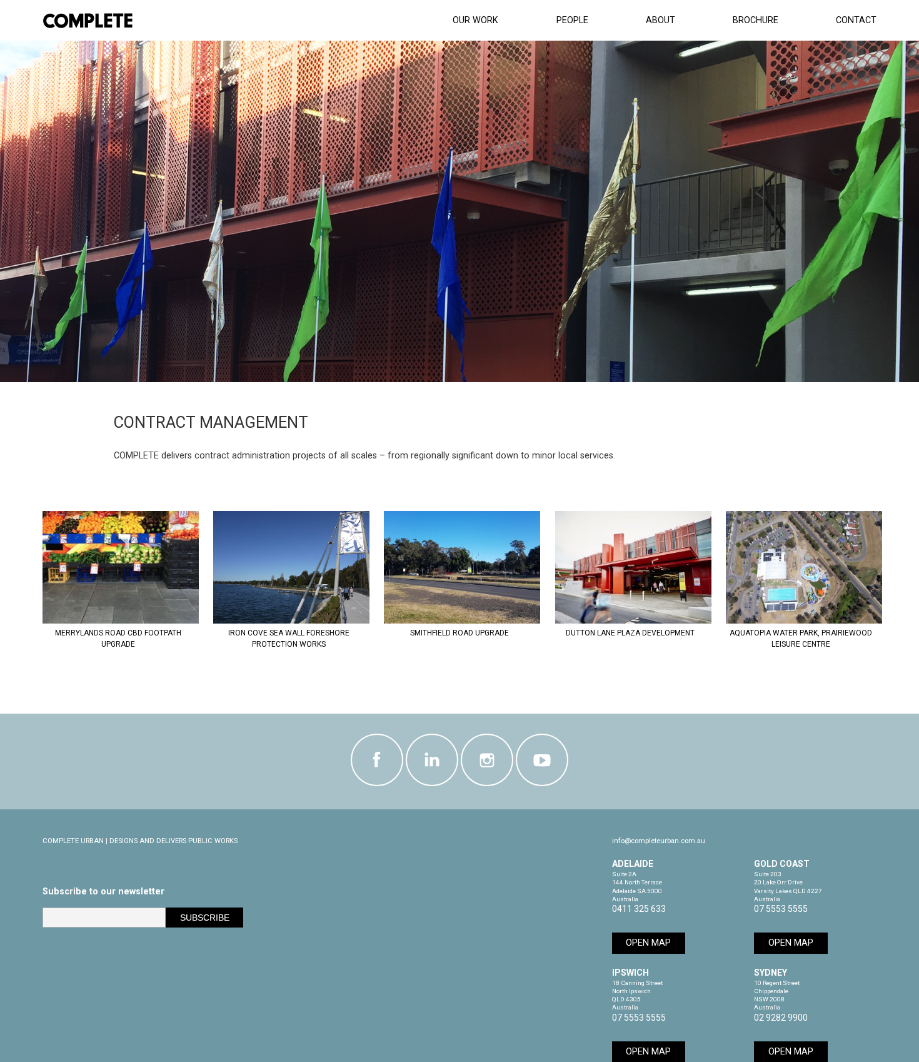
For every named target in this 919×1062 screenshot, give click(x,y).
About (660, 20)
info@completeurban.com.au (658, 841)
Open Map (648, 943)
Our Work (475, 20)
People (572, 20)
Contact (856, 20)
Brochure (755, 20)
